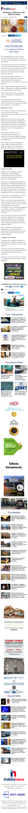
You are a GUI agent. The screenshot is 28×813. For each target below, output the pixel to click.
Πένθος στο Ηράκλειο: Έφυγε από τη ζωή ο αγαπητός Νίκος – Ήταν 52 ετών (19, 701)
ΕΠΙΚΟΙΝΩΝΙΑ (10, 788)
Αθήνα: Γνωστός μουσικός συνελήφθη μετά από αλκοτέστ (18, 559)
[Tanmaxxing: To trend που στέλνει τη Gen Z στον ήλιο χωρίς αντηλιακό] (5, 347)
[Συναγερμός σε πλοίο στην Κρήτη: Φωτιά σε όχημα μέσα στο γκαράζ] (6, 734)
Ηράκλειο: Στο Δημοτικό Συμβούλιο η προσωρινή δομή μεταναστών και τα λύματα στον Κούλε (18, 535)
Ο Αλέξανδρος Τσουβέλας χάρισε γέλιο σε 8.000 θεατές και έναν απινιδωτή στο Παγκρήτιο (18, 586)
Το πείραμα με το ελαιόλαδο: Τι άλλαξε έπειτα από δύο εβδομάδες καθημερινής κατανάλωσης (19, 328)
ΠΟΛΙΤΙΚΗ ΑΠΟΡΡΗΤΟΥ (10, 786)
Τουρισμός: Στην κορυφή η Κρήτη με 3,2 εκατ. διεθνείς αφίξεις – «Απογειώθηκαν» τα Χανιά (18, 518)
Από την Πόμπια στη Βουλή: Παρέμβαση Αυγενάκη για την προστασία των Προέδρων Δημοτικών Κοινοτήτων (18, 741)
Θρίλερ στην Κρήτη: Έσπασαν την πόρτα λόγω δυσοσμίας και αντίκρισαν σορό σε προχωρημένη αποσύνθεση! (18, 709)
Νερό (10, 289)
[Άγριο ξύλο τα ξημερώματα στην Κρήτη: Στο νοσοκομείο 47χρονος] (6, 718)
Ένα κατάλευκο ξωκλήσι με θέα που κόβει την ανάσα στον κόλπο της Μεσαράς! (18, 759)
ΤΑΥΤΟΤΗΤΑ (20, 786)
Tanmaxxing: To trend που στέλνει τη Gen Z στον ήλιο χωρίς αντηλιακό (18, 346)
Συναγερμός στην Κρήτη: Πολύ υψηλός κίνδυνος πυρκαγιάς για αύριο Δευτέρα (19, 552)
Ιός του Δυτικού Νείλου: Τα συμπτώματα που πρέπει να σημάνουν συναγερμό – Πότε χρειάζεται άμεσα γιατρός (18, 320)
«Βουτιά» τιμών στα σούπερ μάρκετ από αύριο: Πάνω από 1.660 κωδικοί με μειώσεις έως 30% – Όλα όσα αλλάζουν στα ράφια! (19, 577)
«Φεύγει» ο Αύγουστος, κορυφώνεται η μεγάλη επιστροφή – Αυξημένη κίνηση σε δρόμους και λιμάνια (19, 526)
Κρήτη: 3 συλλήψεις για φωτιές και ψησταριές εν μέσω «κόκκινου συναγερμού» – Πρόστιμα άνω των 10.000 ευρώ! (19, 750)
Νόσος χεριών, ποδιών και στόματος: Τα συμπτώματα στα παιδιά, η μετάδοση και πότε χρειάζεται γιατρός (18, 355)
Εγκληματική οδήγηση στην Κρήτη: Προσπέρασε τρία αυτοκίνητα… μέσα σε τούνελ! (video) (19, 725)
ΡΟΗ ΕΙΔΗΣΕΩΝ (5, 784)
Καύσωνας (6, 289)
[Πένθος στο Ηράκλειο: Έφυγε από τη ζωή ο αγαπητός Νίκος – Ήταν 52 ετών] (6, 702)
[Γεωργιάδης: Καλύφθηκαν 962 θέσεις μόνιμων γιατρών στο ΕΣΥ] (7, 369)
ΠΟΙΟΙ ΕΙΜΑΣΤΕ (14, 784)
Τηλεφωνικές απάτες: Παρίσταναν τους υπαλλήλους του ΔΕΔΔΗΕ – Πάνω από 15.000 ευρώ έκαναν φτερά (19, 568)
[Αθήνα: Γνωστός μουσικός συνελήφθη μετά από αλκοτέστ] (5, 560)
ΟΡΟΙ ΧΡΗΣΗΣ (23, 784)
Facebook (17, 286)
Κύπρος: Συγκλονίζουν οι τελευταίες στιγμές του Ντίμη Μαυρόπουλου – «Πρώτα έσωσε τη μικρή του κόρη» (19, 595)
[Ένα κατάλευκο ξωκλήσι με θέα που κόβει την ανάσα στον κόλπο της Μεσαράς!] (6, 760)
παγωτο (14, 289)
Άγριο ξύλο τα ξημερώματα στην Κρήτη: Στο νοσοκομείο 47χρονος (18, 717)
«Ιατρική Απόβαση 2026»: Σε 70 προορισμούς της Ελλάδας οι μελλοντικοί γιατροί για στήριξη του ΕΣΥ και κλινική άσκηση (19, 338)
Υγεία (2, 389)
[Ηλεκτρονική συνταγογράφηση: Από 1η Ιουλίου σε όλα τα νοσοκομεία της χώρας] (21, 369)
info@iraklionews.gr (15, 805)
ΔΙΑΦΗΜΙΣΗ (18, 788)
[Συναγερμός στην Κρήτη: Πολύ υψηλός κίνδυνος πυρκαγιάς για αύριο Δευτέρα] (5, 553)
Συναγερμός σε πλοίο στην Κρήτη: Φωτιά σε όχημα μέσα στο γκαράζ (18, 733)
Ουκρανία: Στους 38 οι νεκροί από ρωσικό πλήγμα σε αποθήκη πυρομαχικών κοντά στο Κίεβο (18, 544)
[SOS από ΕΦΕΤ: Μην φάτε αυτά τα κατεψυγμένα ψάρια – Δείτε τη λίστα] (21, 386)
